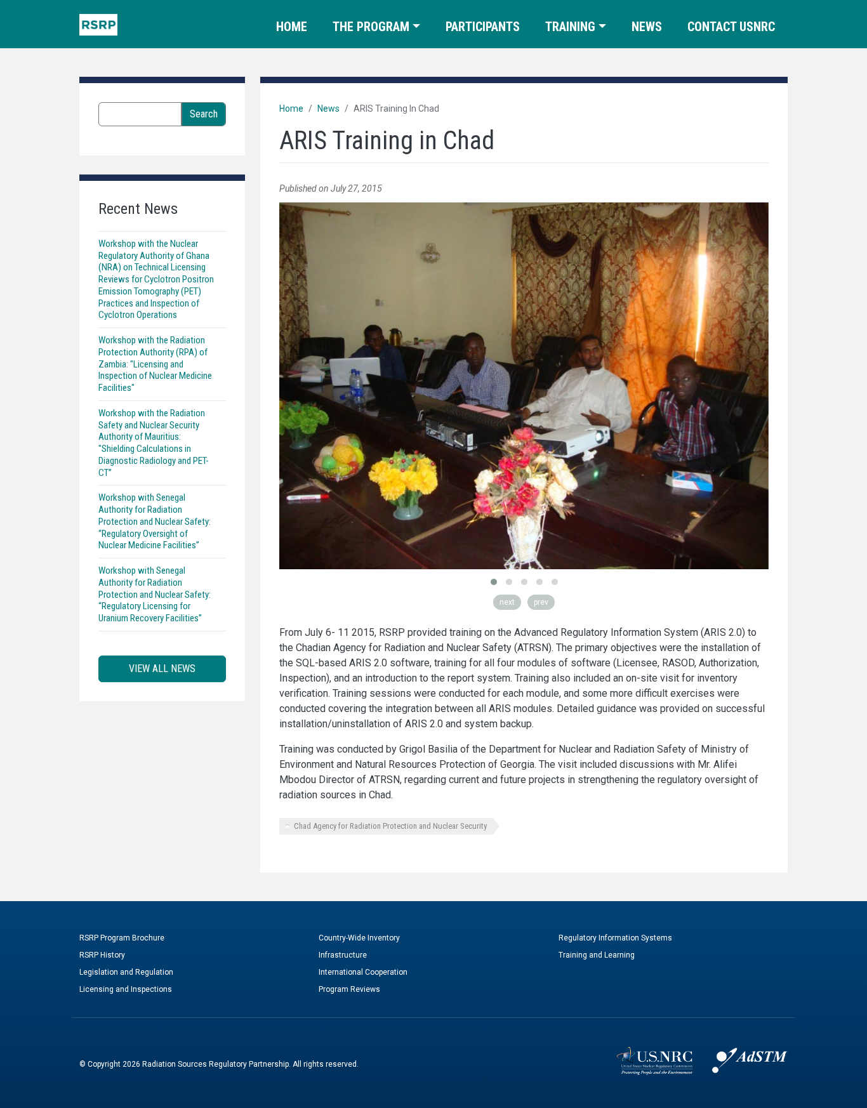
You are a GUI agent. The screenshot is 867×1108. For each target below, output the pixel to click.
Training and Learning (597, 955)
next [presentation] (507, 602)
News (647, 26)
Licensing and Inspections (125, 989)
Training (570, 26)
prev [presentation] (541, 602)
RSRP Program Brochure (121, 937)
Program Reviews (349, 989)
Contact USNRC (731, 26)
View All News (162, 669)
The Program (371, 26)
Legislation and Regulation (126, 972)
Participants (483, 26)
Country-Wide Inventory (359, 937)
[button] (493, 582)
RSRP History (102, 955)
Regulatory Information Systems (615, 937)
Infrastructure (343, 955)
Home (291, 26)
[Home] (98, 24)
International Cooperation (363, 972)
